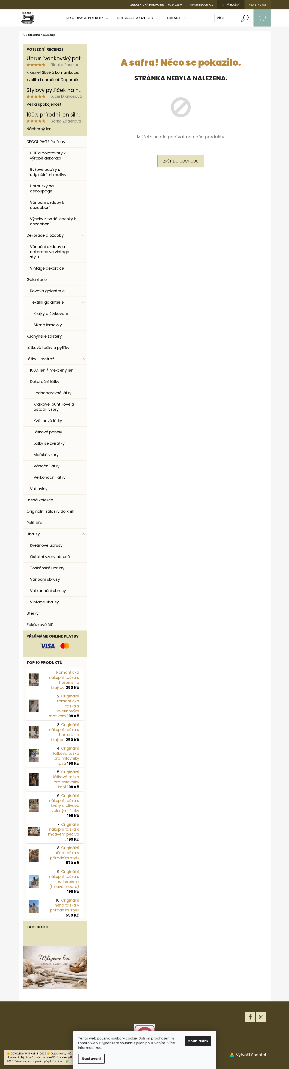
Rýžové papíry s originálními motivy (48, 172)
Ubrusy (33, 534)
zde (98, 1047)
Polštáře (34, 522)
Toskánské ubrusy (47, 568)
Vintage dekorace (47, 268)
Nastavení (91, 1058)
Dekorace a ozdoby (45, 235)
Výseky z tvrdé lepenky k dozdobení (53, 221)
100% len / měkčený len (51, 370)
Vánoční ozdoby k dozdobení (47, 205)
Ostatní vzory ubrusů (50, 556)
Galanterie (37, 279)
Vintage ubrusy (44, 602)
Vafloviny (38, 488)
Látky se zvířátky (49, 443)
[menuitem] (87, 18)
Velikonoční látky (49, 477)
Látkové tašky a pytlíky (48, 347)
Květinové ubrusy (46, 545)
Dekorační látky (44, 381)
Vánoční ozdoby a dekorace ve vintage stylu (49, 252)
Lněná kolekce (40, 500)
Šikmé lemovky (48, 325)
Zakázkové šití (40, 624)
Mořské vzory (46, 454)
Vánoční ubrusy (45, 579)
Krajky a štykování (51, 313)
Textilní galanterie (47, 302)
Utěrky (33, 613)
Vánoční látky (46, 466)
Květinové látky (48, 420)
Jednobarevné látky (52, 393)
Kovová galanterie (47, 291)
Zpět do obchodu (181, 161)
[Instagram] (261, 1017)
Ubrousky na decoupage (42, 188)
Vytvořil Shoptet (251, 1054)
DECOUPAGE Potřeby (46, 141)
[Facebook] (250, 1017)
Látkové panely (48, 432)
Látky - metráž (40, 359)
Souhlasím (198, 1041)
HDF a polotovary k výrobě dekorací (48, 155)
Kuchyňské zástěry (44, 336)
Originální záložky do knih (50, 511)
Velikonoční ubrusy (48, 590)
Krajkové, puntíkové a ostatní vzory (54, 407)
